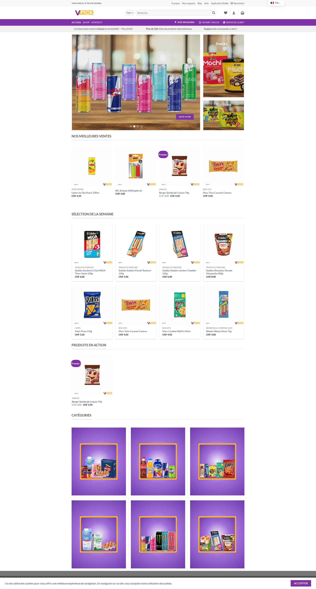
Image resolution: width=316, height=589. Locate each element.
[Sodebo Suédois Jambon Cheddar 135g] (179, 244)
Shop (86, 22)
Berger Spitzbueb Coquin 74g (174, 192)
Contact (96, 22)
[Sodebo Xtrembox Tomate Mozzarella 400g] (223, 244)
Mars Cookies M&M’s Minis (176, 331)
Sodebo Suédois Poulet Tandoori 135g (135, 272)
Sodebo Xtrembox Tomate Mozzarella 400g (219, 272)
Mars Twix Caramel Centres (217, 192)
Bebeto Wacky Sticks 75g (218, 331)
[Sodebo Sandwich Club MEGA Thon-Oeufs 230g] (92, 244)
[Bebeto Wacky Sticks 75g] (223, 305)
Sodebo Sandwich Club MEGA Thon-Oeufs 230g (90, 272)
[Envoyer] (213, 13)
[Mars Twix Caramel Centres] (136, 305)
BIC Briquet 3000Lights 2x (128, 190)
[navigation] (276, 3)
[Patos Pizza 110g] (92, 305)
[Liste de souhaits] (225, 12)
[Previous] (79, 82)
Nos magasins (188, 3)
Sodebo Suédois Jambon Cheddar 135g (179, 272)
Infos (206, 3)
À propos (175, 3)
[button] (237, 3)
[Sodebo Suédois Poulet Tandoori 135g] (136, 244)
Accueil (76, 22)
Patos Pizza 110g (83, 331)
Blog (200, 3)
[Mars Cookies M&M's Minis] (179, 305)
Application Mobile (219, 3)
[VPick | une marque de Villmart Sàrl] (96, 13)
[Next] (194, 82)
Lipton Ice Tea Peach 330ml (85, 192)
